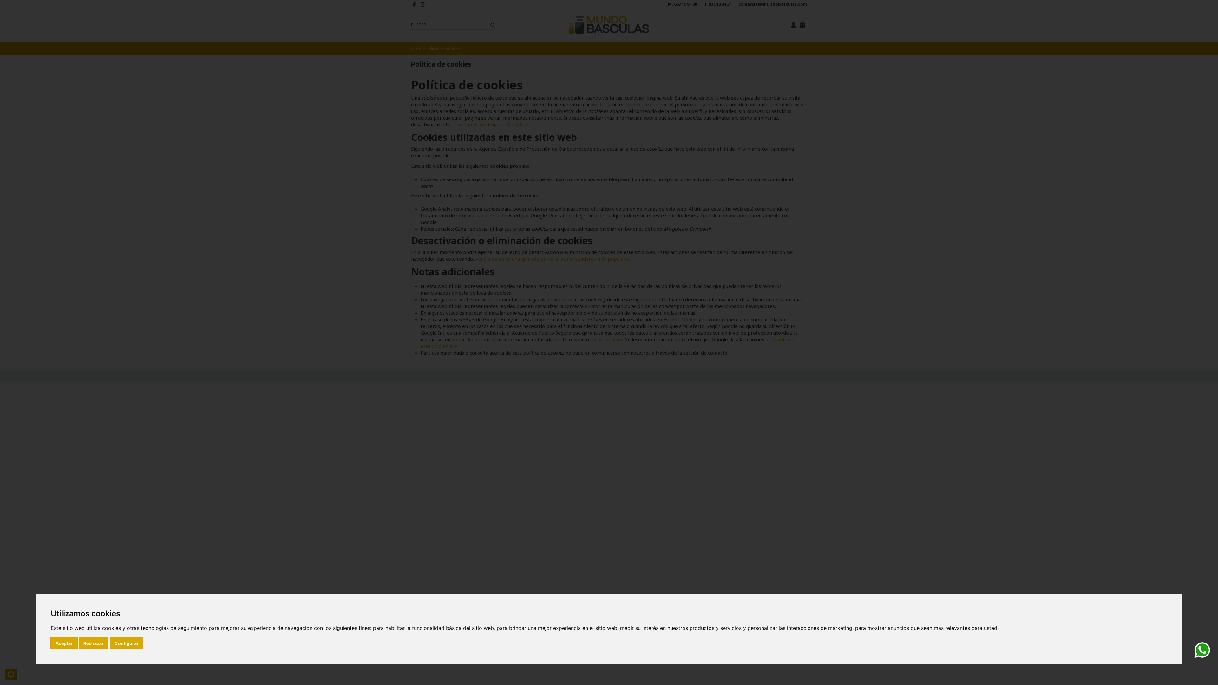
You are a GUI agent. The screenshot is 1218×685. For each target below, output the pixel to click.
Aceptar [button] (64, 643)
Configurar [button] (127, 643)
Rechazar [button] (93, 643)
